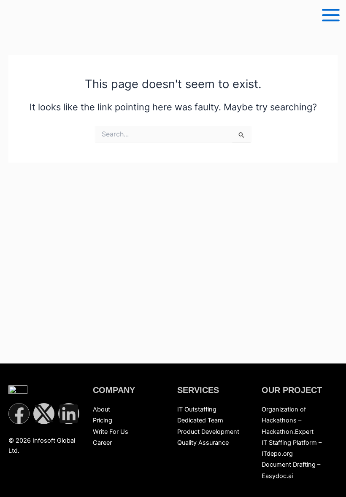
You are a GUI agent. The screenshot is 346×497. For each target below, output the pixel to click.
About (101, 409)
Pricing (102, 420)
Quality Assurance (203, 442)
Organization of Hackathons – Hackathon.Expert (288, 421)
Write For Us (110, 432)
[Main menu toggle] (331, 15)
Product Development (208, 432)
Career (102, 442)
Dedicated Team (200, 420)
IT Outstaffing (196, 409)
